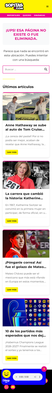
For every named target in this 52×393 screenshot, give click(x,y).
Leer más (11, 152)
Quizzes (27, 15)
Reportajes (13, 15)
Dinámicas (39, 15)
